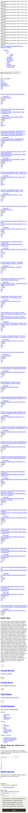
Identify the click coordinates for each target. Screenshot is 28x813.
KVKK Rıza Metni (8, 740)
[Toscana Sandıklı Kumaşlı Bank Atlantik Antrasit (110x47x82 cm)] (14, 530)
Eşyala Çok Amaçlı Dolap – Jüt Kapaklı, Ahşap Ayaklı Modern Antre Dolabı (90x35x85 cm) (12, 139)
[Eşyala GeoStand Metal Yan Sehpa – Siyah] (12, 189)
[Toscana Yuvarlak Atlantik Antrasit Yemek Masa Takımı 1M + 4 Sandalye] (14, 492)
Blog (5, 716)
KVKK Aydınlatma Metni (10, 739)
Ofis (5, 727)
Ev (4, 724)
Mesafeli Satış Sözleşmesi (10, 738)
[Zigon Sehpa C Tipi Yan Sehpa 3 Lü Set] (11, 296)
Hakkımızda (7, 714)
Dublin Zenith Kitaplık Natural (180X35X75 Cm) (13, 402)
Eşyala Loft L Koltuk (6, 355)
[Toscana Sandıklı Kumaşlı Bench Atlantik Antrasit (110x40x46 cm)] (14, 549)
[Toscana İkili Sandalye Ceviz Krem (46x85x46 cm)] (14, 605)
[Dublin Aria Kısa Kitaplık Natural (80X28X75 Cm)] (14, 426)
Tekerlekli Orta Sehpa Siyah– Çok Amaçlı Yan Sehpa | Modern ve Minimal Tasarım (14, 284)
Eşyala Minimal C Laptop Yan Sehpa (10, 387)
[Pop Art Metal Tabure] (7, 94)
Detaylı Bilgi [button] (20, 806)
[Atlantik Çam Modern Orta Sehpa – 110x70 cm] (13, 336)
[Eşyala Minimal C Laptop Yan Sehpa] (10, 382)
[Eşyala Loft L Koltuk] (7, 352)
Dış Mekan (6, 725)
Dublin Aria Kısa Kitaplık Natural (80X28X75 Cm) (13, 431)
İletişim (5, 742)
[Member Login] (1, 75)
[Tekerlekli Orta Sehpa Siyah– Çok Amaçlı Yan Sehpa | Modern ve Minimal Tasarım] (14, 280)
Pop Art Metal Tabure (6, 97)
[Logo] (14, 47)
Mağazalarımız (7, 717)
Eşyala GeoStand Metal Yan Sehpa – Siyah (11, 194)
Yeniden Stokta (7, 729)
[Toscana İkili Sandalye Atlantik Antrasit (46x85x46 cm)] (14, 568)
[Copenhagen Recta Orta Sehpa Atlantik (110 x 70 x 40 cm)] (14, 222)
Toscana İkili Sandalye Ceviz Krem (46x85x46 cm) (13, 610)
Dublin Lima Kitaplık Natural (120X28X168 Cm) (13, 446)
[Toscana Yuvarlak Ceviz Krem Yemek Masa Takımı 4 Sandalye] (14, 511)
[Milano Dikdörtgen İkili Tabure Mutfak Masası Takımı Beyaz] (14, 473)
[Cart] (1, 77)
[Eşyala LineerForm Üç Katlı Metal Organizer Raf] (13, 367)
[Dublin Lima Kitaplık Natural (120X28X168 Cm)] (13, 441)
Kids (5, 728)
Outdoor (6, 732)
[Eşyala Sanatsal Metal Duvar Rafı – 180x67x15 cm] (14, 172)
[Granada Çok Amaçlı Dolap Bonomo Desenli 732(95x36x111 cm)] (14, 110)
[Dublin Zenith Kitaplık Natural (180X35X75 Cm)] (13, 397)
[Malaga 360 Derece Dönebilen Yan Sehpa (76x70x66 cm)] (14, 243)
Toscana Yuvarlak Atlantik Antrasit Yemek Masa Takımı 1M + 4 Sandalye (12, 499)
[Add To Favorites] (14, 91)
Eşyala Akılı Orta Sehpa (6, 209)
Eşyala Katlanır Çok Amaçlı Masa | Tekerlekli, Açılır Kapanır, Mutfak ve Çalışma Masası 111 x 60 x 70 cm (14, 323)
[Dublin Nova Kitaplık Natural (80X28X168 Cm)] (13, 456)
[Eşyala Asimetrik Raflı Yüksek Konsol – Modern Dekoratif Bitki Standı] (14, 153)
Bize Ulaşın (6, 719)
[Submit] (16, 757)
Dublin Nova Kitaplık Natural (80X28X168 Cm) (13, 461)
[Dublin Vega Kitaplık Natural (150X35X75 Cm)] (13, 412)
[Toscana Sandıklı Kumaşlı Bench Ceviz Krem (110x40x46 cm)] (14, 587)
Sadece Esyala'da (8, 731)
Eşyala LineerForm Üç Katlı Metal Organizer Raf (13, 372)
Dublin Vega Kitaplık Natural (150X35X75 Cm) (12, 417)
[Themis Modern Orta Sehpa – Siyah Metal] (12, 262)
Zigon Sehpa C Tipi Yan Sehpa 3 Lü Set (10, 301)
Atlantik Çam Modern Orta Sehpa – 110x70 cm (12, 340)
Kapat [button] (14, 810)
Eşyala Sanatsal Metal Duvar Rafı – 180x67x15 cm (13, 177)
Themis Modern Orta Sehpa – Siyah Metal (11, 267)
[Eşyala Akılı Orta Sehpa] (7, 206)
